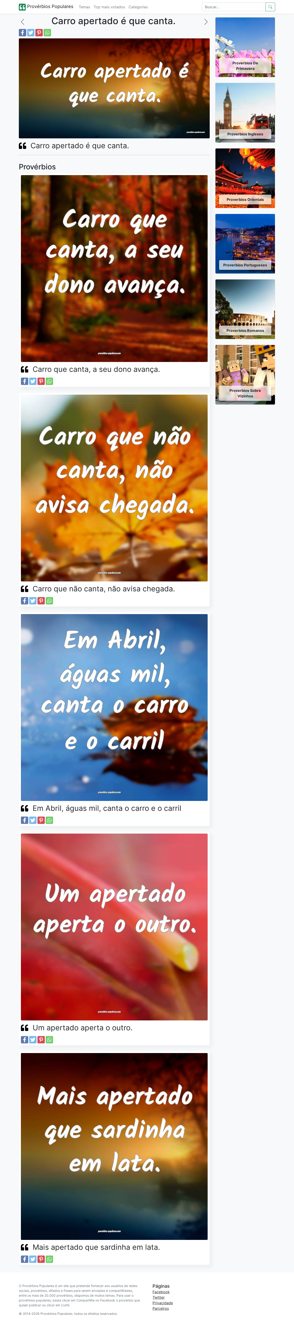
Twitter (159, 1297)
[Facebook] (22, 32)
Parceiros (161, 1308)
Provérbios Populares (49, 6)
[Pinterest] (39, 32)
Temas (84, 7)
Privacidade (163, 1303)
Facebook (161, 1292)
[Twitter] (30, 32)
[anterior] (22, 22)
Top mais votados (109, 7)
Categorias (138, 7)
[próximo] (206, 22)
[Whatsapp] (47, 32)
